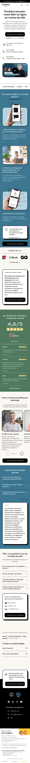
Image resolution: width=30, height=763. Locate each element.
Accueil (4, 636)
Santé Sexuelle (7, 648)
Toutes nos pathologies (14, 636)
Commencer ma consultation (15, 34)
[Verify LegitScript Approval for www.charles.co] (18, 696)
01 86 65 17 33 (14, 711)
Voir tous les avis (15, 388)
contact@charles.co (16, 714)
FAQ (11, 718)
